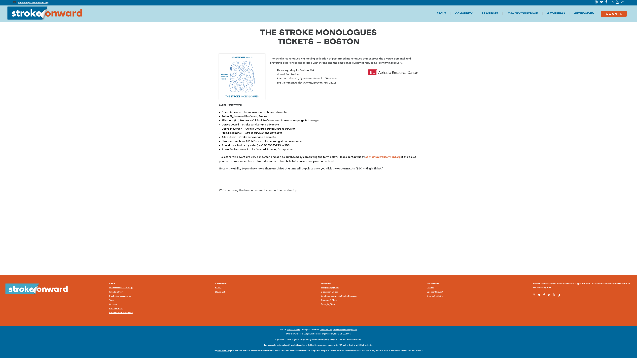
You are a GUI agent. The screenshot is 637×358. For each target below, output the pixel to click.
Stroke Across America (120, 296)
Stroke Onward (293, 330)
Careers (113, 304)
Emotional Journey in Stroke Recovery (339, 296)
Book (330, 288)
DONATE (614, 14)
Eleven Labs (220, 292)
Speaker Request (435, 292)
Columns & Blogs (329, 300)
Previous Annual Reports (121, 313)
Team (111, 300)
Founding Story (116, 292)
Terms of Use (326, 330)
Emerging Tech (328, 304)
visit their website (364, 345)
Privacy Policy (350, 330)
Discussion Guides (329, 292)
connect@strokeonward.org (33, 2)
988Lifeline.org (224, 351)
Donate (430, 288)
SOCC (218, 288)
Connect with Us (435, 296)
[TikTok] (622, 1)
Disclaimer (338, 330)
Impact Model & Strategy (121, 288)
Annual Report (116, 309)
